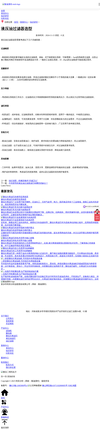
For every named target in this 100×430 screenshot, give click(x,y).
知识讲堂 (5, 16)
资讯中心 (5, 13)
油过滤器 (10, 341)
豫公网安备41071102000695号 (55, 385)
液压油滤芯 (11, 338)
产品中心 (5, 328)
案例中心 (5, 358)
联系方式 (10, 365)
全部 (3, 11)
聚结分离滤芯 (12, 336)
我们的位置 (11, 367)
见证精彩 (10, 324)
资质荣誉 (10, 321)
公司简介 (10, 318)
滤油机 (9, 331)
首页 (16, 22)
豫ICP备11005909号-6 (18, 385)
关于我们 (5, 316)
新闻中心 (24, 22)
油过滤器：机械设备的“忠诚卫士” (23, 181)
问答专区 (5, 18)
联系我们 (5, 362)
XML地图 (72, 385)
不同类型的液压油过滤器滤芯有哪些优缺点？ (28, 183)
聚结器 (9, 333)
